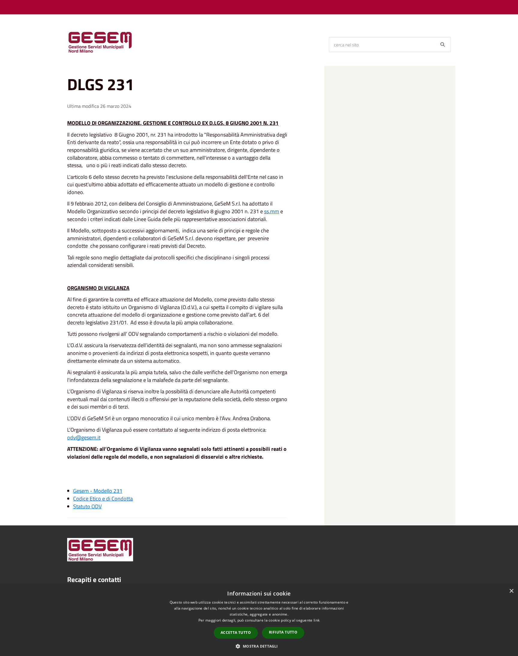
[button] (259, 646)
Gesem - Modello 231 (97, 491)
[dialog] (259, 620)
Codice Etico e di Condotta (103, 499)
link (317, 620)
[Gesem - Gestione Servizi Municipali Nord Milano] (100, 42)
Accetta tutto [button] (236, 632)
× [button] (511, 591)
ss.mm (271, 211)
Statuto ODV (87, 506)
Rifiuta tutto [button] (283, 632)
